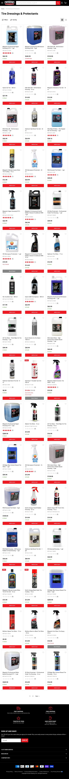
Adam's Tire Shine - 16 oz (32, 424)
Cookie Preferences (44, 771)
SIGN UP (24, 740)
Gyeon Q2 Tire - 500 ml (9, 87)
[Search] (58, 3)
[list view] (66, 20)
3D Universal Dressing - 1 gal (55, 549)
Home (2, 8)
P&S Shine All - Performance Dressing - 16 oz (33, 88)
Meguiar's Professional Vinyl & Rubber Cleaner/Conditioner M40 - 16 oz (34, 255)
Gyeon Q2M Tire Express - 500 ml (34, 297)
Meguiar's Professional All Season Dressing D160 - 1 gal (56, 297)
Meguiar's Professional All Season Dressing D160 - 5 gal (34, 47)
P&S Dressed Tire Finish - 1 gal (55, 170)
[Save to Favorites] (21, 27)
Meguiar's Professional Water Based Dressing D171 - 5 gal (11, 673)
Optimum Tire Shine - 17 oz (55, 254)
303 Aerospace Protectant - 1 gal (12, 254)
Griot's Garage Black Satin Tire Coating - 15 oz (33, 591)
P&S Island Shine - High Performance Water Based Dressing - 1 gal (54, 339)
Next (37, 696)
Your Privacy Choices (56, 771)
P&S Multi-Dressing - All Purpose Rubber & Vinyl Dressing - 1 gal (12, 549)
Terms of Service (19, 771)
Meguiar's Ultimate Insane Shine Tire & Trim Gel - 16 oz (11, 591)
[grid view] (62, 20)
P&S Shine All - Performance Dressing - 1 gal (11, 129)
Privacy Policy (9, 771)
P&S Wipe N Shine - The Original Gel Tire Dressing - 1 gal (56, 129)
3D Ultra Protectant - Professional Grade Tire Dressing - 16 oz (34, 673)
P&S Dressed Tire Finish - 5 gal (11, 508)
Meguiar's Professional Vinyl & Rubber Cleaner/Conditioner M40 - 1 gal (34, 212)
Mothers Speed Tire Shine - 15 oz (12, 631)
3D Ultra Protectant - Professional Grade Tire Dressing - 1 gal (56, 212)
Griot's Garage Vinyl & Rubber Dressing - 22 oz (33, 508)
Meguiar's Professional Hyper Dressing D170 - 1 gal (11, 47)
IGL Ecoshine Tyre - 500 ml (10, 297)
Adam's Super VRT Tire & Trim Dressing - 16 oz (55, 508)
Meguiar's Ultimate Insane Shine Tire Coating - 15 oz (11, 171)
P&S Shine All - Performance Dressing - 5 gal (55, 47)
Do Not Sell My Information (31, 771)
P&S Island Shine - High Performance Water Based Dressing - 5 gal (54, 466)
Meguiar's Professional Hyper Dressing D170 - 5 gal (11, 424)
